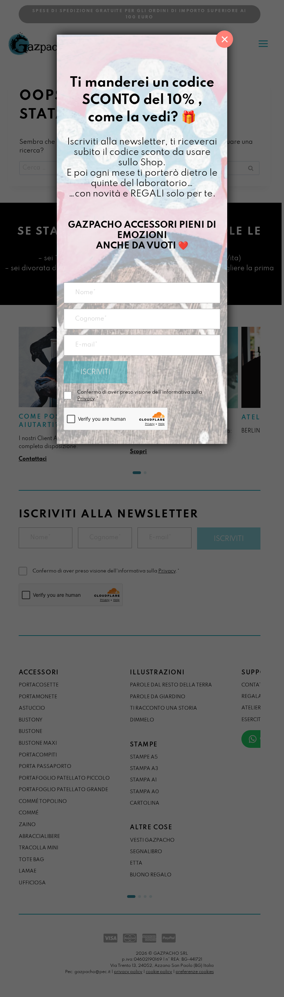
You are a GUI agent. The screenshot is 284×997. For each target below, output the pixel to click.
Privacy (86, 398)
